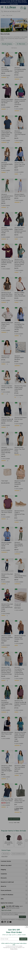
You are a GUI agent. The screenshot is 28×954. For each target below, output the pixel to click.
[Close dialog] (26, 927)
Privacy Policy (13, 948)
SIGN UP (23, 939)
